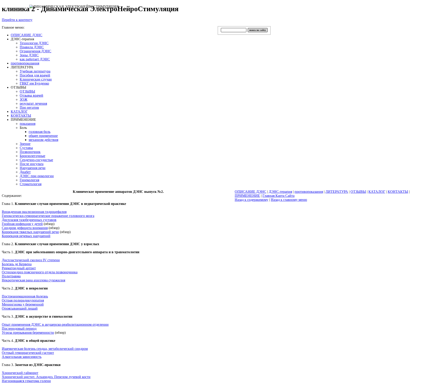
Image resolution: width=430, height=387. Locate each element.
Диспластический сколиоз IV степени (31, 260)
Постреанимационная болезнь (25, 296)
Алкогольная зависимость (21, 357)
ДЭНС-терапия (280, 192)
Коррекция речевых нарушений (26, 236)
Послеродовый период (19, 328)
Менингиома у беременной (23, 304)
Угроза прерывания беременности (28, 332)
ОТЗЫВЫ (358, 192)
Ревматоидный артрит (19, 268)
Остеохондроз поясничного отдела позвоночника (39, 272)
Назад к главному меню (289, 200)
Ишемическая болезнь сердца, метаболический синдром (45, 349)
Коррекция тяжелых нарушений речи (30, 232)
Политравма (11, 276)
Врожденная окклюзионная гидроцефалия (34, 212)
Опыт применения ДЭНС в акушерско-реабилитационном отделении (55, 324)
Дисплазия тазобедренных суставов (29, 220)
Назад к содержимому (251, 200)
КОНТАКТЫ (398, 192)
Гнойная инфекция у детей (22, 224)
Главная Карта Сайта (278, 196)
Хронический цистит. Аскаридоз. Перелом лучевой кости (46, 377)
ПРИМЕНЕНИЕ (247, 196)
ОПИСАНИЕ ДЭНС (250, 192)
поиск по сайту (257, 30)
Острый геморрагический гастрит (28, 353)
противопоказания (309, 192)
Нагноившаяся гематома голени (26, 381)
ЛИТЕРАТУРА (336, 192)
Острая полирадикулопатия (23, 300)
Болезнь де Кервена (17, 264)
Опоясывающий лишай (20, 308)
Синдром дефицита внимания (25, 228)
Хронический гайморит (20, 373)
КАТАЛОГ (376, 192)
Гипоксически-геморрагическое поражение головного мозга (48, 216)
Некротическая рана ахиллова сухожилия (33, 280)
